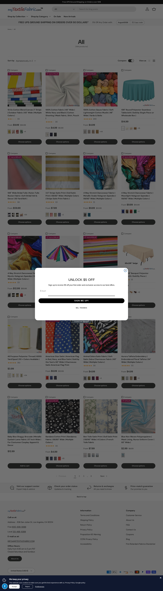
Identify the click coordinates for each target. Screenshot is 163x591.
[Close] (160, 578)
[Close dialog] (125, 270)
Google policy (80, 583)
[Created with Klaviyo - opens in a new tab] (81, 321)
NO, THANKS (81, 308)
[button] (5, 586)
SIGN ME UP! (81, 301)
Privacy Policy (70, 583)
